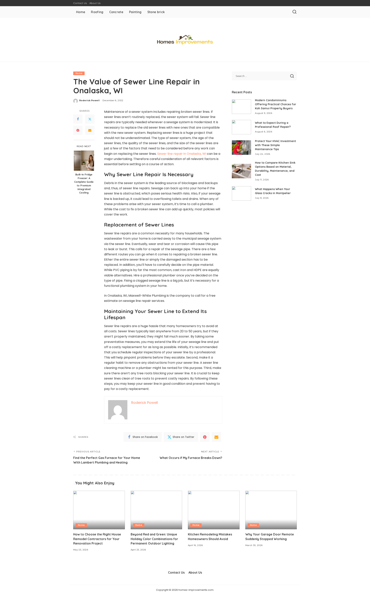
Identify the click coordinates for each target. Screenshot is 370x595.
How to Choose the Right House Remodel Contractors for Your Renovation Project (97, 538)
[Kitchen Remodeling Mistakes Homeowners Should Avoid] (214, 510)
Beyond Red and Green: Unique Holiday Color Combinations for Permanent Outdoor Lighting (154, 538)
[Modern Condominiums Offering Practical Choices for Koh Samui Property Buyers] (241, 106)
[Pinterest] (77, 130)
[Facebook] (77, 119)
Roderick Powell (89, 100)
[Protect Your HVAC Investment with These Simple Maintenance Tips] (241, 147)
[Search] (294, 12)
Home (79, 73)
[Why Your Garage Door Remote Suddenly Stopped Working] (271, 510)
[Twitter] (89, 119)
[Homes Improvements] (185, 39)
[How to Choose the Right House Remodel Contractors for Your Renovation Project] (99, 510)
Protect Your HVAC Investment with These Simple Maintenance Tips (275, 145)
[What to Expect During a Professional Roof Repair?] (241, 127)
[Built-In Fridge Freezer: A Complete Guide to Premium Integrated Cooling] (84, 161)
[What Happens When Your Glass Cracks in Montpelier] (241, 193)
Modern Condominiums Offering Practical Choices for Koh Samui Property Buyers (275, 104)
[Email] (89, 130)
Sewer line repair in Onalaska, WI (181, 153)
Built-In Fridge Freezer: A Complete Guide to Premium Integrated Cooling (83, 183)
